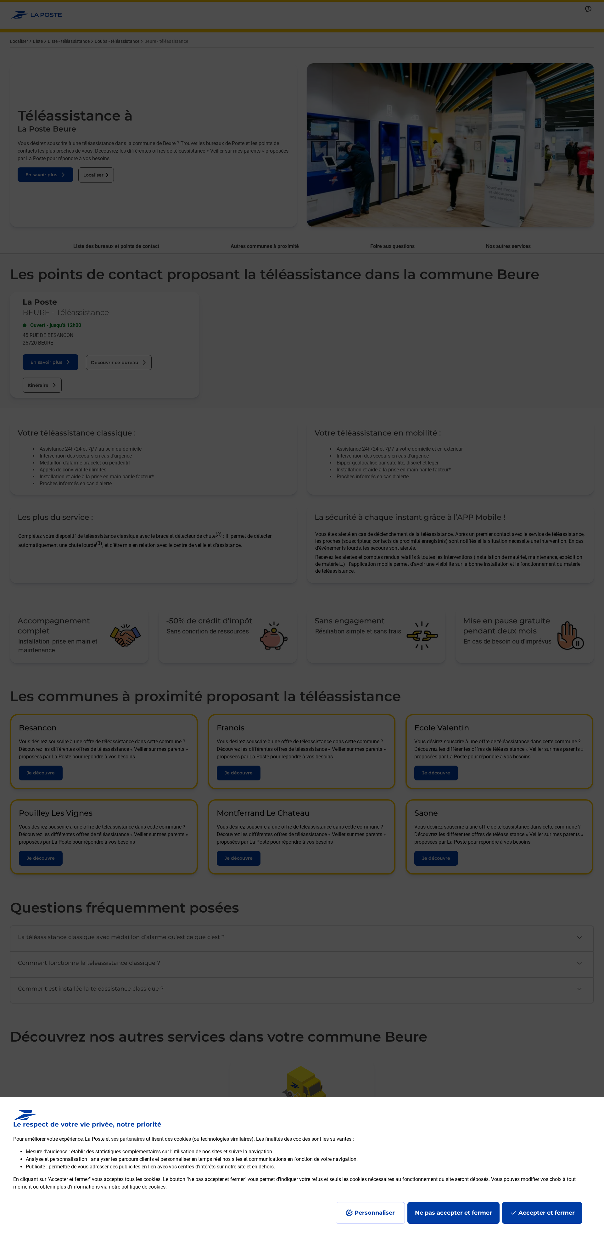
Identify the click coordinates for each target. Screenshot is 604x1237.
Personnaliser (375, 1212)
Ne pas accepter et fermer (453, 1212)
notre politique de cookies (137, 1187)
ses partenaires (128, 1139)
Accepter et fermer (546, 1212)
